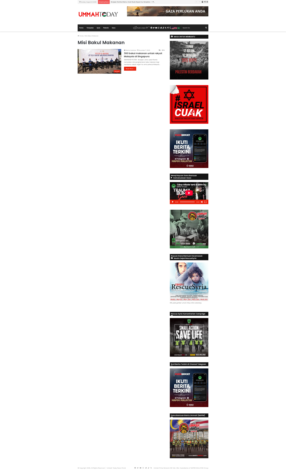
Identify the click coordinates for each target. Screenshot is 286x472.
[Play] (173, 202)
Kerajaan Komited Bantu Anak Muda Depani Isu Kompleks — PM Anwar (135, 2)
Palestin (106, 28)
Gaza (113, 28)
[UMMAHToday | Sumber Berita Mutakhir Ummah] (98, 14)
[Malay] (173, 28)
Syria (98, 28)
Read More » (130, 69)
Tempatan (90, 28)
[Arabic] (178, 28)
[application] (189, 193)
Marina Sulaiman (131, 50)
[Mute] (202, 202)
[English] (176, 28)
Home (81, 28)
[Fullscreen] (205, 202)
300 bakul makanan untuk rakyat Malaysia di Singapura (143, 55)
